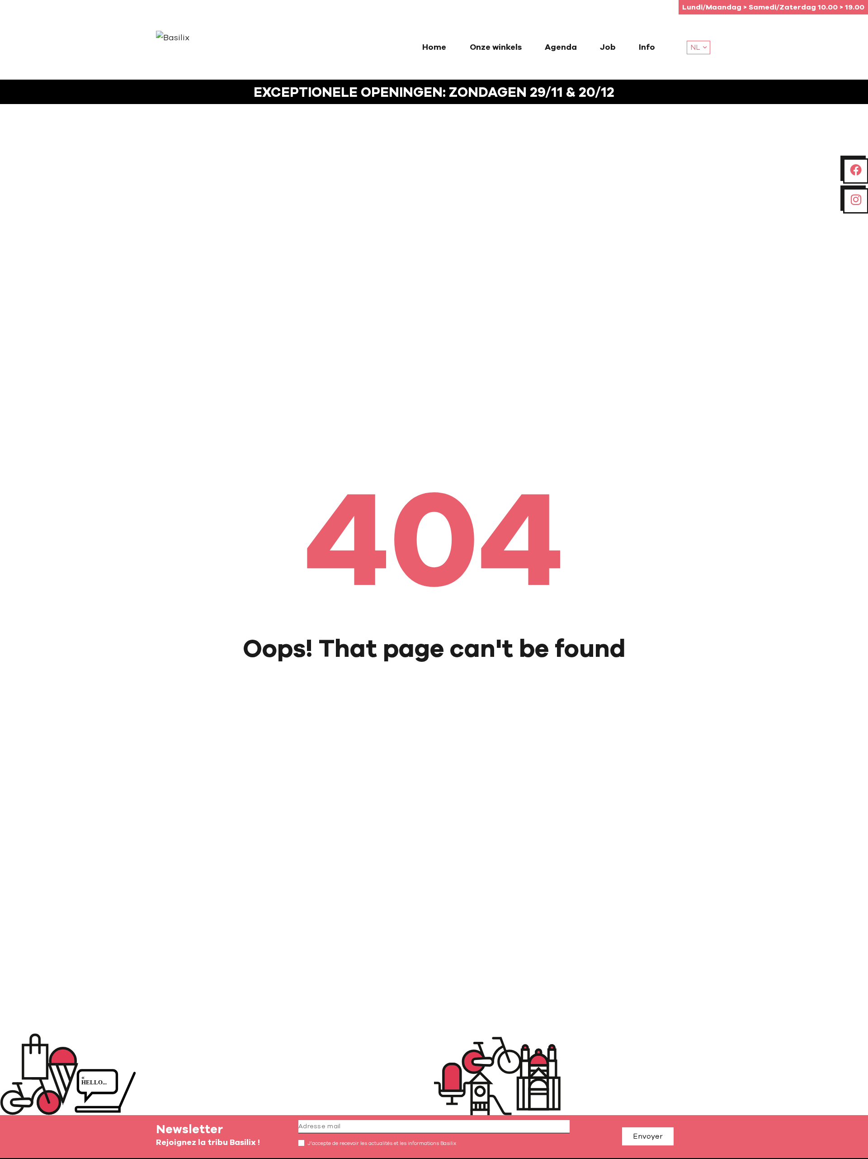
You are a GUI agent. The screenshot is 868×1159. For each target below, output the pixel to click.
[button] (698, 47)
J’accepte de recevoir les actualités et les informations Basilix (381, 1143)
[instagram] (856, 200)
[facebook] (856, 170)
